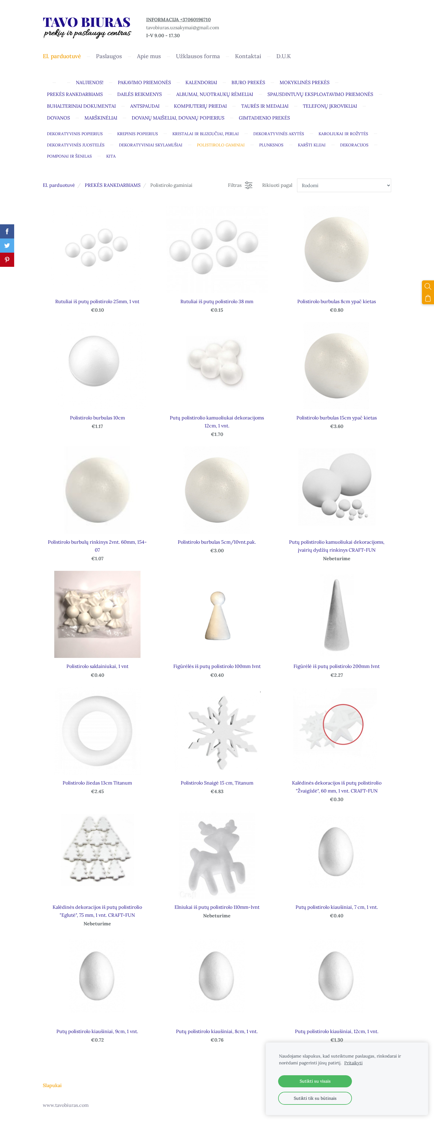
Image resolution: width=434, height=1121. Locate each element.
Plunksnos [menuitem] (271, 145)
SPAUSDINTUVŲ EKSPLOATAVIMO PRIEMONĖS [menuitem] (320, 94)
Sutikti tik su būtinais (315, 1098)
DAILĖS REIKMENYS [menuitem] (139, 94)
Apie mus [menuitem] (149, 56)
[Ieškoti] (428, 286)
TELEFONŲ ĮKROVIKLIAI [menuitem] (330, 106)
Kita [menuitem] (111, 156)
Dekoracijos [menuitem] (354, 145)
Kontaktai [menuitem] (248, 56)
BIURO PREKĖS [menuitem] (248, 82)
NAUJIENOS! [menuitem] (89, 82)
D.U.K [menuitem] (283, 56)
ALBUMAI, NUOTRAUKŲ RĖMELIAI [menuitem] (214, 94)
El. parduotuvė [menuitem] (62, 56)
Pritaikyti (353, 1063)
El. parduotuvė (59, 185)
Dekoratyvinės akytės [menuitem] (278, 133)
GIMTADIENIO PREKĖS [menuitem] (264, 118)
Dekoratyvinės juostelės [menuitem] (76, 145)
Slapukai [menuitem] (52, 1085)
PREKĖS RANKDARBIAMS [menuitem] (75, 94)
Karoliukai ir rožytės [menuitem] (343, 133)
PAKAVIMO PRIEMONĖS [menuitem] (144, 82)
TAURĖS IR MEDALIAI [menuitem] (264, 106)
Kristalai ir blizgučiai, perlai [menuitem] (205, 133)
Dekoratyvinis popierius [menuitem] (75, 133)
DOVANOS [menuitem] (58, 118)
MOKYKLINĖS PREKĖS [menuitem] (304, 82)
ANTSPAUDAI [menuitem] (144, 106)
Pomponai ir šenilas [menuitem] (69, 156)
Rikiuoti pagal (277, 185)
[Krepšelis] (428, 298)
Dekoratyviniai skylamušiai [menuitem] (150, 145)
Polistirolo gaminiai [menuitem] (221, 145)
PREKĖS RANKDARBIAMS (113, 185)
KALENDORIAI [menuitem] (201, 82)
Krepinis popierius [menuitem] (137, 133)
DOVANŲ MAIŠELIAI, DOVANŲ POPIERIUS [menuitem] (178, 118)
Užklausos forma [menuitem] (198, 56)
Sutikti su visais (315, 1081)
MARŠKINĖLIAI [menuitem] (100, 118)
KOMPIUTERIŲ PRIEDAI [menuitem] (200, 106)
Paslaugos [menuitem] (109, 56)
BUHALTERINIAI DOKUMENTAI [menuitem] (81, 106)
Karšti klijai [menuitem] (312, 145)
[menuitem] (47, 81)
